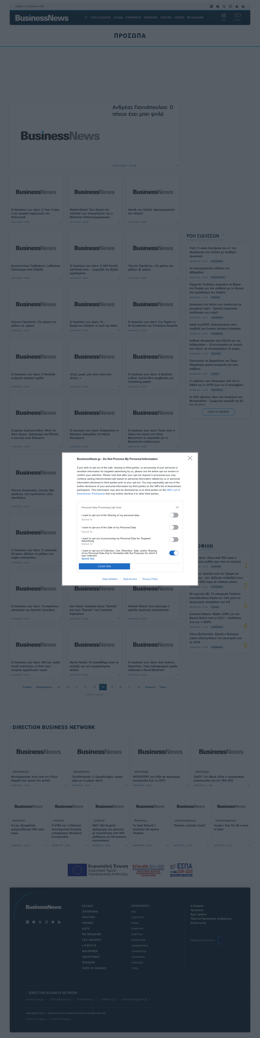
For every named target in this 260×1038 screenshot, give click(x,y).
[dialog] (130, 519)
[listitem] (130, 507)
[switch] (173, 515)
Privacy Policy (150, 579)
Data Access (130, 579)
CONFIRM (104, 566)
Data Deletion (110, 579)
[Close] (191, 459)
